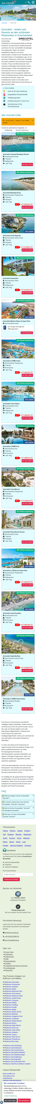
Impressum (9, 954)
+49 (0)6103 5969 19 (12, 936)
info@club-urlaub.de (12, 932)
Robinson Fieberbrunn (12, 1039)
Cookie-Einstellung (10, 1096)
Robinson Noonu (10, 1023)
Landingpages (10, 968)
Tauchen (12, 838)
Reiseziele (9, 970)
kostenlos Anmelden (11, 879)
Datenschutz (9, 956)
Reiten (5, 842)
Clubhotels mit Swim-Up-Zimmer (16, 966)
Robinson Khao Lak (11, 1028)
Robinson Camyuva (11, 1000)
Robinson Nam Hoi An (12, 1037)
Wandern (19, 834)
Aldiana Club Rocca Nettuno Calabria (17, 1064)
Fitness (5, 831)
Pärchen (12, 831)
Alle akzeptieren (24, 1100)
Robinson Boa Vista (11, 1041)
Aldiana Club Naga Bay (13, 1059)
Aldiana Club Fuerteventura (14, 1050)
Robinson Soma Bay (12, 982)
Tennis (19, 838)
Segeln (11, 842)
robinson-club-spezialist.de (12, 1080)
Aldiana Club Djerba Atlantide (15, 1052)
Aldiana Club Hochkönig (13, 1045)
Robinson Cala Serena (12, 993)
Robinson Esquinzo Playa (14, 996)
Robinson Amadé (11, 1007)
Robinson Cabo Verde (12, 1030)
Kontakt (7, 963)
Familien (27, 831)
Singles (19, 831)
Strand (18, 842)
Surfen (5, 838)
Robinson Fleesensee (12, 984)
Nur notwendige (10, 1100)
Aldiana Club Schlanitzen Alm (15, 1061)
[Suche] (26, 2)
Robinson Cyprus (11, 1034)
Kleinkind (28, 845)
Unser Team (9, 952)
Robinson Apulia (10, 989)
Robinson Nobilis (11, 1002)
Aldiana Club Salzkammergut (15, 1054)
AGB (6, 959)
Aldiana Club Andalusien (13, 1048)
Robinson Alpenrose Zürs (13, 991)
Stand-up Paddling (16, 845)
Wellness (26, 838)
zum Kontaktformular (12, 940)
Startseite (4, 23)
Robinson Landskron (12, 1018)
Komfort (5, 845)
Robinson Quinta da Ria (13, 1012)
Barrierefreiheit (10, 961)
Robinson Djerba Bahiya (13, 1021)
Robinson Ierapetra (11, 1032)
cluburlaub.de (7, 1078)
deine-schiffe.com (9, 1073)
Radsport (10, 834)
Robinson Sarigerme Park (13, 1016)
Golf (4, 834)
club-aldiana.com (9, 1076)
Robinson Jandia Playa (13, 998)
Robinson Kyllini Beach (13, 1025)
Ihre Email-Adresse (9, 871)
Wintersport (27, 834)
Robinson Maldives (11, 1014)
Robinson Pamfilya (11, 1005)
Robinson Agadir (10, 1009)
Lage (24, 842)
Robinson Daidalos (11, 986)
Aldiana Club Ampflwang (13, 1057)
